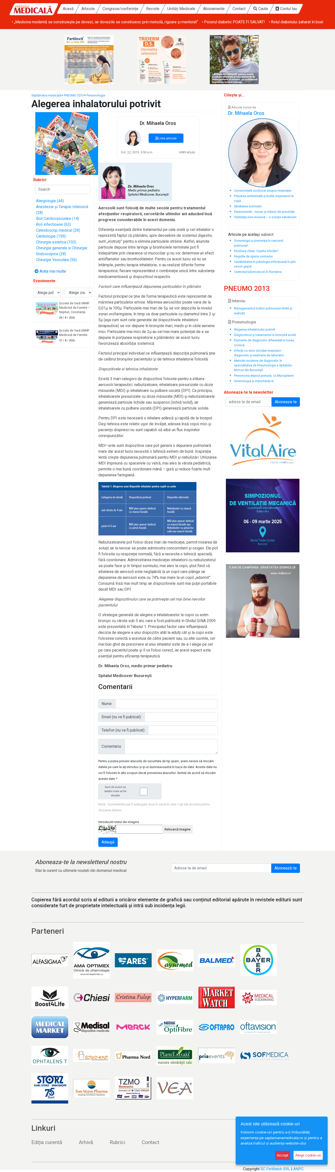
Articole (88, 8)
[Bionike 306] (167, 59)
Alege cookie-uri (308, 1155)
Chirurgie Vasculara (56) (56, 259)
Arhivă (86, 1142)
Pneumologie (96, 95)
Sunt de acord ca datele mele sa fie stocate (115, 791)
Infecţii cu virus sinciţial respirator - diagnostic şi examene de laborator (259, 353)
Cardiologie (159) (51, 236)
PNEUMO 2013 (74, 95)
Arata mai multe (52, 271)
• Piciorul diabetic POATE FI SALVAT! (233, 22)
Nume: (107, 703)
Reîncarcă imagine (178, 829)
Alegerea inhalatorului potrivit (254, 329)
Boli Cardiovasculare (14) (57, 218)
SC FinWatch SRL (275, 1169)
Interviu (238, 301)
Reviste (152, 8)
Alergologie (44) (50, 201)
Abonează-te (285, 868)
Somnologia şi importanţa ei (254, 381)
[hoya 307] (240, 59)
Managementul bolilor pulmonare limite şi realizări (263, 310)
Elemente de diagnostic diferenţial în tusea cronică (264, 342)
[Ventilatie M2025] (263, 515)
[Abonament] (66, 143)
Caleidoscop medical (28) (58, 230)
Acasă (68, 8)
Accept (282, 1155)
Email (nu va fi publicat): (122, 717)
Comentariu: (112, 746)
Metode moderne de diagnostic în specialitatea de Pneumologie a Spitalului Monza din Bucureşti (263, 365)
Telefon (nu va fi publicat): (123, 730)
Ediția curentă (46, 1142)
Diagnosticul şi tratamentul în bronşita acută (265, 335)
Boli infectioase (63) (53, 224)
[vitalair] (263, 439)
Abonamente (214, 8)
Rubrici (117, 1142)
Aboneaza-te (286, 402)
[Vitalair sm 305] (263, 601)
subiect (267, 234)
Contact (238, 8)
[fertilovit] (95, 59)
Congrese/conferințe (120, 8)
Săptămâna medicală (46, 95)
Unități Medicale (181, 8)
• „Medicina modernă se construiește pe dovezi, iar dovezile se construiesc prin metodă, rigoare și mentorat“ (105, 22)
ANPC (298, 1169)
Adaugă (108, 842)
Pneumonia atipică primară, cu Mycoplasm (264, 375)
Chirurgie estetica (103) (56, 242)
